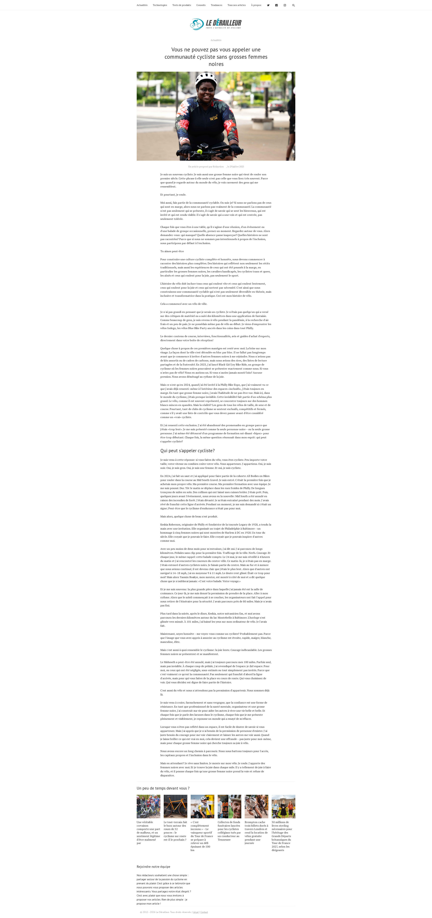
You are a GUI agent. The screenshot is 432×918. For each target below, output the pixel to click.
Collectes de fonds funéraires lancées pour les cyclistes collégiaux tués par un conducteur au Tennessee (229, 830)
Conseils (201, 5)
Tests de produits (181, 5)
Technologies (160, 5)
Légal (196, 912)
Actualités (142, 5)
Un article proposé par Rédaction (206, 166)
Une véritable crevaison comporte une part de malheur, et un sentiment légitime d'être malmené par (148, 832)
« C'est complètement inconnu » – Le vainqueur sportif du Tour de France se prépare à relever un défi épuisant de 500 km (202, 836)
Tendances (216, 5)
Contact (204, 912)
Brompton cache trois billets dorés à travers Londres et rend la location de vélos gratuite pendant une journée (256, 832)
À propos (256, 5)
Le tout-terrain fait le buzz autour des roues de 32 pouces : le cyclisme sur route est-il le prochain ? (175, 830)
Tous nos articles (237, 5)
